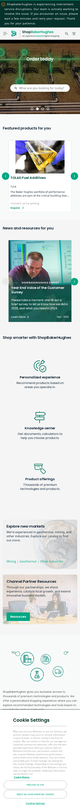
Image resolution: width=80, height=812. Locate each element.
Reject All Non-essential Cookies (35, 794)
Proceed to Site (35, 784)
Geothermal (28, 561)
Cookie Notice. (22, 777)
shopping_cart (74, 33)
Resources (18, 617)
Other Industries (51, 561)
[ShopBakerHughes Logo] (41, 33)
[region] (40, 760)
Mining (11, 561)
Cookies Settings (35, 803)
